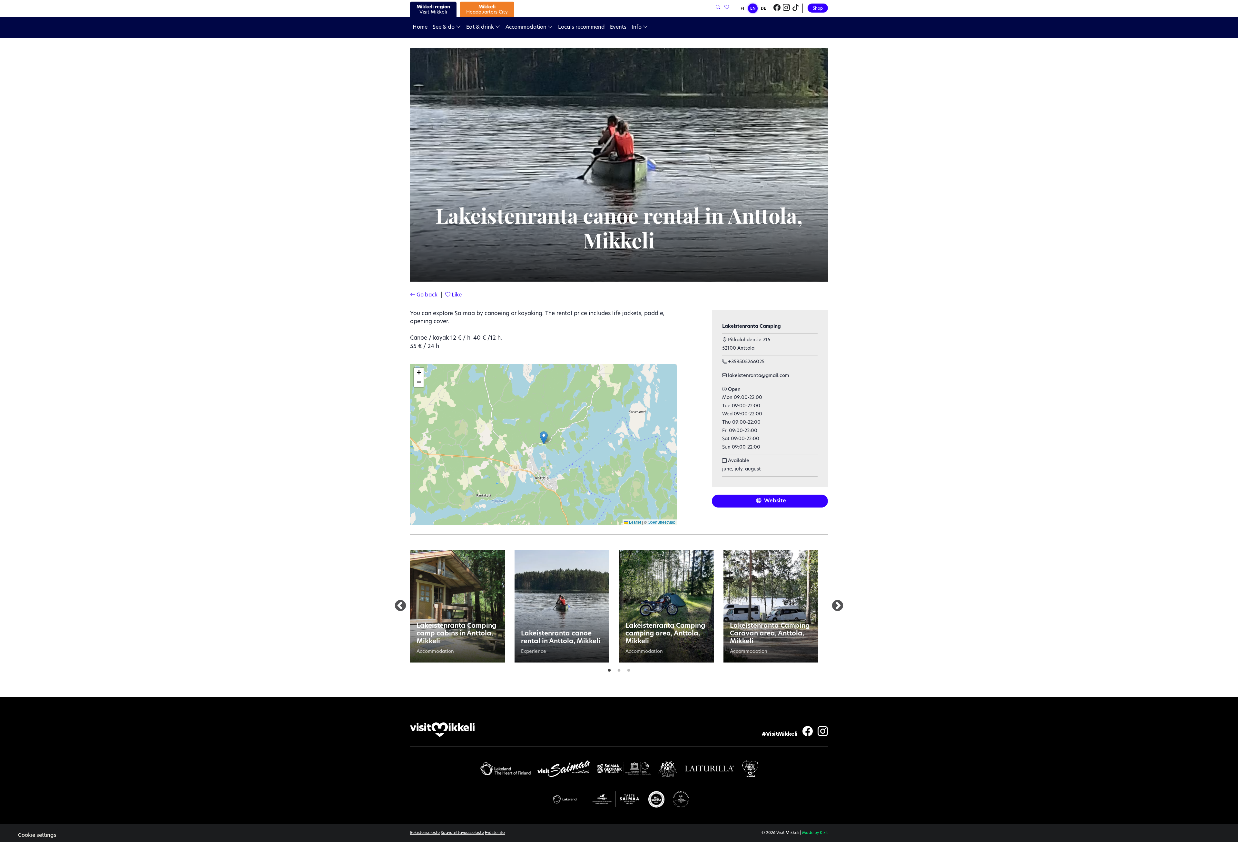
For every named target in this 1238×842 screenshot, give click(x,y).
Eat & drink (480, 27)
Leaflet (634, 522)
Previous (400, 606)
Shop (818, 8)
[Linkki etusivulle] (442, 729)
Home (420, 27)
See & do (444, 27)
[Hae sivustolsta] (718, 7)
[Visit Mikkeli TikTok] (795, 8)
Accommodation (527, 27)
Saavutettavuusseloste (462, 833)
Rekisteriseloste (425, 833)
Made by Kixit (815, 833)
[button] (544, 437)
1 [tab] (609, 669)
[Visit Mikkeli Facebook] (777, 8)
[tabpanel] (457, 606)
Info (637, 27)
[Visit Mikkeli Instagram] (786, 8)
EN (753, 9)
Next (837, 606)
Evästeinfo (495, 833)
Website (774, 501)
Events (618, 27)
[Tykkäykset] (726, 7)
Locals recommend (581, 27)
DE (763, 9)
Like (456, 295)
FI (742, 9)
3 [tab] (628, 669)
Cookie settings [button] (37, 835)
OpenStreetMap (661, 522)
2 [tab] (619, 669)
